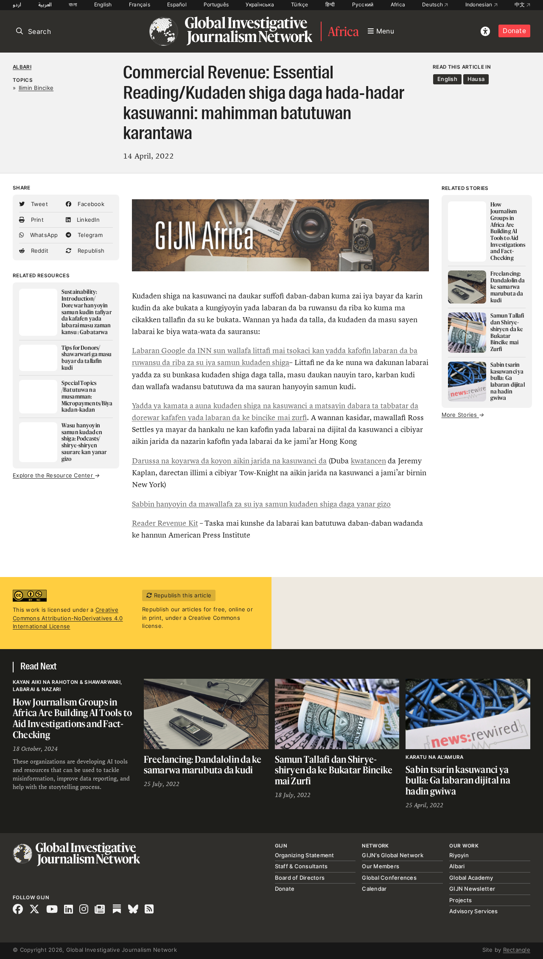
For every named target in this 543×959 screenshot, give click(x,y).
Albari (22, 67)
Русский (363, 4)
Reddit (38, 250)
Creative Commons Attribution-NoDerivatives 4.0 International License (68, 618)
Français (139, 4)
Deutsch (433, 4)
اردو (17, 4)
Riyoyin (459, 855)
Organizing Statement (304, 855)
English (103, 4)
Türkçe (299, 4)
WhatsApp (43, 234)
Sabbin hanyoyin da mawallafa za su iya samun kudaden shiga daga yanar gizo (261, 504)
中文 (520, 4)
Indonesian (479, 4)
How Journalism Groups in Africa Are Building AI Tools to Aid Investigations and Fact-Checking (72, 718)
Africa (398, 4)
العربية (45, 4)
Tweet (38, 204)
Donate (514, 31)
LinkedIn (87, 219)
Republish (90, 250)
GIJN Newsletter (472, 888)
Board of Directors (300, 877)
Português (216, 4)
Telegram (89, 234)
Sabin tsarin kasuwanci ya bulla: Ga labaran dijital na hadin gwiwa (458, 780)
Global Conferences (389, 877)
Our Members (380, 866)
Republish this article (181, 595)
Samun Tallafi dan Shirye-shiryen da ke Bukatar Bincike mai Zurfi (334, 769)
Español (177, 4)
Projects (460, 900)
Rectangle (516, 949)
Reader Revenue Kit (165, 523)
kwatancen (368, 461)
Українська (260, 4)
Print (36, 219)
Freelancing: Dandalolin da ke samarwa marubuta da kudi (203, 764)
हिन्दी (330, 4)
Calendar (374, 888)
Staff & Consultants (301, 866)
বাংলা (73, 4)
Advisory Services (473, 911)
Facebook (90, 204)
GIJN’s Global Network (392, 855)
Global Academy (471, 877)
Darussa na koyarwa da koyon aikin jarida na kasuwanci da (229, 461)
